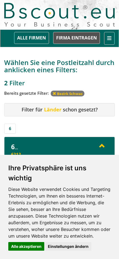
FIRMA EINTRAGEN (76, 38)
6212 (16, 154)
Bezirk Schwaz (69, 93)
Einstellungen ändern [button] (68, 246)
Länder (52, 109)
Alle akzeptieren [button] (26, 246)
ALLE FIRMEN (31, 38)
